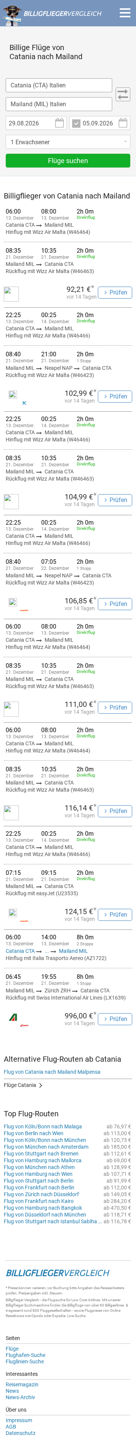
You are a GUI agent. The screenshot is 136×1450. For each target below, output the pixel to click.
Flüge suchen (68, 161)
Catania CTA (21, 951)
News (12, 1391)
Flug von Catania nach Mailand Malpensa (52, 1072)
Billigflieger (14, 1300)
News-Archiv (20, 1397)
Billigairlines (114, 1305)
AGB (11, 1427)
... (47, 951)
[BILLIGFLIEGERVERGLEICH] (51, 22)
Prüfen (118, 292)
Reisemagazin (22, 1384)
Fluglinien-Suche (25, 1361)
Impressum (19, 1420)
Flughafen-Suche (25, 1355)
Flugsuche (56, 1300)
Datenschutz (21, 1433)
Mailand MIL (73, 951)
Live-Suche (76, 1316)
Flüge (12, 1349)
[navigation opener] (125, 12)
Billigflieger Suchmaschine (27, 1305)
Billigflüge (75, 1305)
